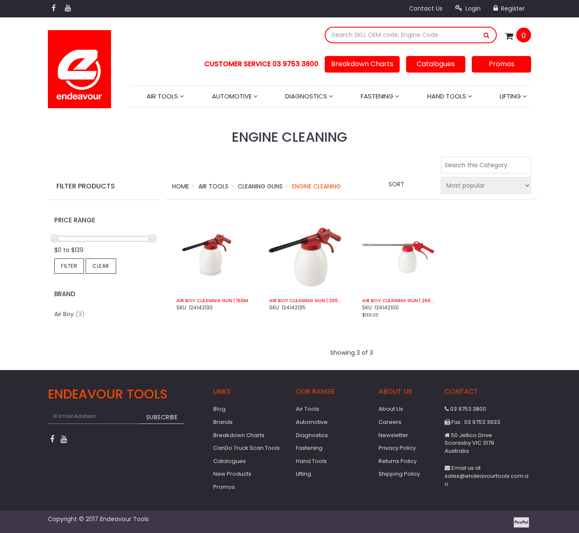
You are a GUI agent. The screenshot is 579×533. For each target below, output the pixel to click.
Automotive (232, 96)
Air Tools (163, 96)
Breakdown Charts (362, 64)
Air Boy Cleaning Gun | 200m (305, 300)
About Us (391, 409)
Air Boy (69, 314)
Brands (223, 422)
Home (180, 186)
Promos (502, 64)
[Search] (486, 35)
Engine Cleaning (316, 186)
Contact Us (426, 8)
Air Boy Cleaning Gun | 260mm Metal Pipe (398, 300)
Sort (396, 184)
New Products (232, 474)
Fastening (378, 96)
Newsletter (393, 435)
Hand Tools (447, 96)
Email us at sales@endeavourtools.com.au (487, 476)
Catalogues (436, 64)
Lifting (511, 96)
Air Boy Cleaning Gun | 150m (212, 300)
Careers (390, 422)
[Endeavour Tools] (79, 67)
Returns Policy (398, 461)
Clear (100, 265)
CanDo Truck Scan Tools (246, 448)
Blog (219, 409)
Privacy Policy (397, 448)
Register (512, 8)
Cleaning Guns (260, 186)
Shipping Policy (399, 474)
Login (472, 8)
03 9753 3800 (467, 409)
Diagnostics (307, 96)
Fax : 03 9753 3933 (475, 422)
